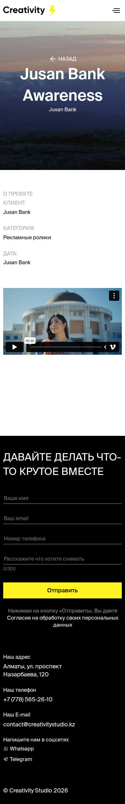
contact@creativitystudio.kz (39, 724)
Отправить (62, 590)
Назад (67, 59)
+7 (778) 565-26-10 (28, 699)
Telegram (21, 759)
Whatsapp (22, 748)
